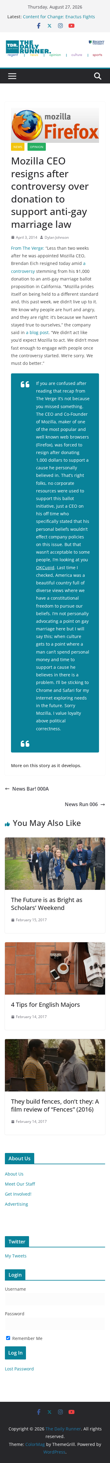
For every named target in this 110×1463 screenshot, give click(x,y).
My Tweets (16, 1256)
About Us (14, 1174)
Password (14, 1314)
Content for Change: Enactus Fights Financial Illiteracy (59, 20)
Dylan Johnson (57, 237)
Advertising (16, 1204)
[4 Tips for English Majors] (55, 946)
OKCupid (45, 567)
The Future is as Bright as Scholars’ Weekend (46, 904)
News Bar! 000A (30, 788)
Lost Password (19, 1369)
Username (15, 1289)
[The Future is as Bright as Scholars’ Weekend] (55, 841)
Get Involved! (18, 1194)
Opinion (36, 147)
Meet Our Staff (20, 1184)
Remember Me (26, 1338)
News (17, 147)
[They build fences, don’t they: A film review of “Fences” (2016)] (55, 1043)
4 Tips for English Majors (45, 1004)
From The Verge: (28, 248)
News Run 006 (81, 804)
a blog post (37, 332)
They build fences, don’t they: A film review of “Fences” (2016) (55, 1105)
